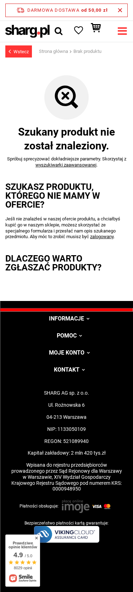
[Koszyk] (99, 31)
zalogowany (101, 236)
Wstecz (21, 51)
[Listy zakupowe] (78, 31)
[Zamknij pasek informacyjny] (120, 10)
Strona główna (53, 51)
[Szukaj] (58, 31)
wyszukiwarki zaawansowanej (65, 165)
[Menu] (122, 31)
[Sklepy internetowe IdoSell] (66, 573)
